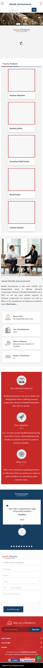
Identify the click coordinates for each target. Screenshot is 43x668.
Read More (21, 514)
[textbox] (19, 10)
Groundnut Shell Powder (19, 161)
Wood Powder (15, 194)
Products (4, 647)
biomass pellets (16, 128)
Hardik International (20, 4)
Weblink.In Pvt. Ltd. (31, 654)
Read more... (12, 304)
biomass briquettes (17, 95)
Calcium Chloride (17, 227)
